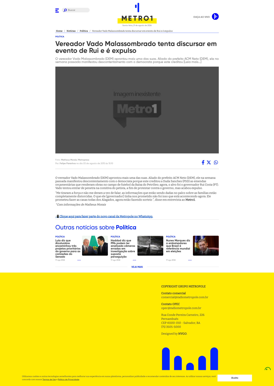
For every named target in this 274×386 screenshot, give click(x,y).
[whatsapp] (216, 162)
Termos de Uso (49, 380)
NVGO (182, 333)
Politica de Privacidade (68, 380)
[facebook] (203, 162)
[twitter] (209, 162)
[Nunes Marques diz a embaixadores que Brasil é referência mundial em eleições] (206, 246)
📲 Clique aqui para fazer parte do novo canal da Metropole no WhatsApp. (104, 216)
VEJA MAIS (137, 267)
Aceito (234, 378)
